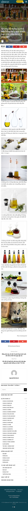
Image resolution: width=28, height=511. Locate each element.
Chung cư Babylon (7, 403)
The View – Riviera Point (8, 446)
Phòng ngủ (5, 462)
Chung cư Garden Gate (8, 418)
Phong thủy (6, 472)
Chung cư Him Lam (7, 420)
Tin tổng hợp (18, 491)
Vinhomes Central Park (8, 448)
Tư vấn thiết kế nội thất (8, 465)
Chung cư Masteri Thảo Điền (10, 431)
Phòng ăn (5, 455)
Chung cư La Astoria (8, 426)
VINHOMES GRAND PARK (7, 480)
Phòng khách (6, 460)
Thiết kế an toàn (7, 474)
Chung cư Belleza (7, 405)
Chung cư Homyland (8, 422)
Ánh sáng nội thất (7, 467)
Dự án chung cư (5, 398)
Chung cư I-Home (7, 424)
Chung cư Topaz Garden (9, 441)
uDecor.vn (5, 2)
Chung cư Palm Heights (8, 435)
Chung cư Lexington (8, 429)
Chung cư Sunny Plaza (8, 437)
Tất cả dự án (20, 489)
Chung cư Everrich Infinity (9, 411)
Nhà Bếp (4, 453)
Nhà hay (5, 470)
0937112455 (15, 502)
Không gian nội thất (7, 451)
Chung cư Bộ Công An (8, 407)
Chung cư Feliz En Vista (8, 414)
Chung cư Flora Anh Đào (9, 416)
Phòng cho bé (6, 458)
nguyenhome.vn (8, 41)
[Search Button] (25, 389)
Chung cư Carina (7, 409)
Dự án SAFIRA (6, 444)
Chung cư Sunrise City (8, 439)
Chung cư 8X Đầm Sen (8, 401)
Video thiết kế (5, 477)
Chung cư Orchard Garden (9, 433)
